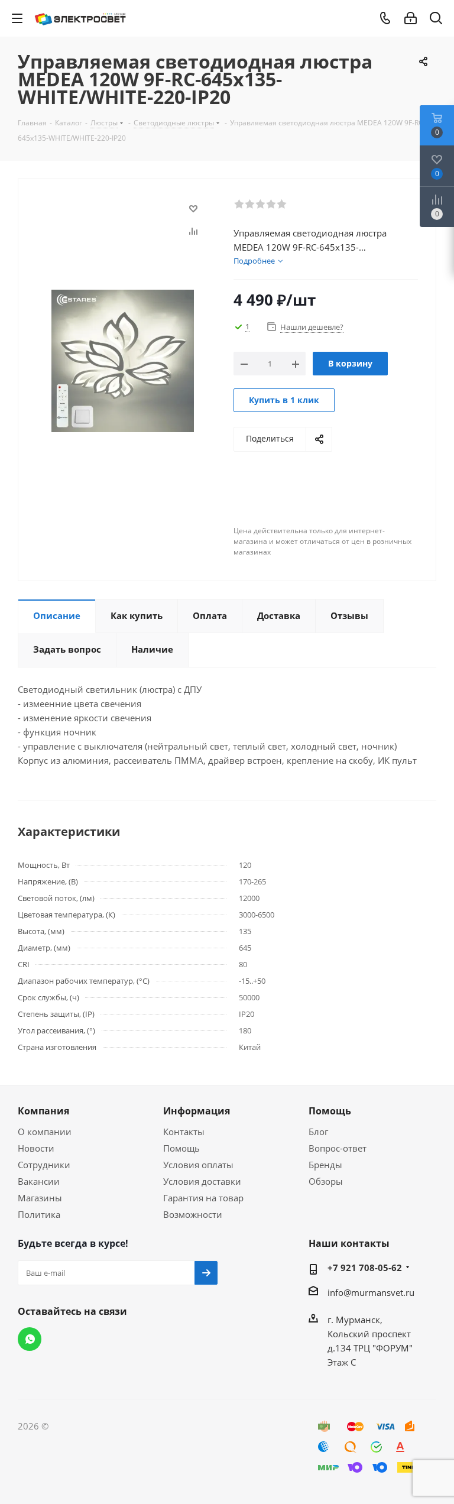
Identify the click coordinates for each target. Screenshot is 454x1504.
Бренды (325, 1165)
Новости (36, 1148)
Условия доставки (202, 1181)
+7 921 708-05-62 (364, 1267)
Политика (39, 1214)
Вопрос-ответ (338, 1148)
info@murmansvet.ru (370, 1292)
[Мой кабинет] (410, 18)
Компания (43, 1110)
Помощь (181, 1148)
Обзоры (326, 1181)
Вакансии (39, 1181)
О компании (45, 1131)
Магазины (40, 1198)
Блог (318, 1131)
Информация (196, 1110)
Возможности (192, 1214)
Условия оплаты (198, 1165)
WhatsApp (29, 1339)
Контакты (184, 1131)
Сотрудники (44, 1165)
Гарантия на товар (203, 1198)
